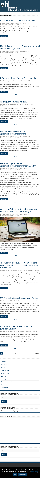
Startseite (3, 361)
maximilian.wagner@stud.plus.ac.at (10, 23)
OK (15, 474)
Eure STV (3, 376)
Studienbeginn (5, 364)
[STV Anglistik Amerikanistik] (20, 6)
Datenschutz (4, 387)
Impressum (34, 471)
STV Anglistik (4, 104)
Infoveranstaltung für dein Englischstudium (19, 78)
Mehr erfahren (22, 474)
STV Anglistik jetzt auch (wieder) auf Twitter (19, 298)
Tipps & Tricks (5, 373)
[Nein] (38, 473)
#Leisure (3, 384)
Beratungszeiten (5, 379)
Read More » (4, 36)
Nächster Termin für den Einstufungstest (18, 20)
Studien (3, 367)
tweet (15, 39)
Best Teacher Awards (6, 382)
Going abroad (5, 370)
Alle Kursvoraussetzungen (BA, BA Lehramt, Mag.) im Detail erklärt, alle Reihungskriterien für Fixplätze (20, 265)
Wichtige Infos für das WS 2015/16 (15, 102)
